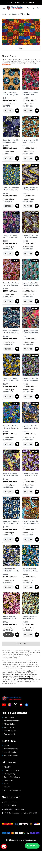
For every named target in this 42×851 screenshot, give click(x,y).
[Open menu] (4, 7)
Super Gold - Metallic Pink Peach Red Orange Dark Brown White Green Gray (30, 93)
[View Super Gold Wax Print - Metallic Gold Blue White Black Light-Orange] (11, 365)
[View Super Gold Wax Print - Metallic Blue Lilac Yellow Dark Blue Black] (11, 412)
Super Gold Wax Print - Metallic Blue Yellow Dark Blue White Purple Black (11, 189)
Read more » (6, 65)
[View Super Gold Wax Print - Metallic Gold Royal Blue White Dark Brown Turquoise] (11, 508)
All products (13, 14)
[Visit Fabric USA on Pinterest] (21, 705)
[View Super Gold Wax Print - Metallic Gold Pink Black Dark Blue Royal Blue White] (11, 222)
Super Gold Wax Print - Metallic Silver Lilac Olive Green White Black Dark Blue (30, 236)
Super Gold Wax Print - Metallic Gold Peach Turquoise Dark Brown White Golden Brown (31, 522)
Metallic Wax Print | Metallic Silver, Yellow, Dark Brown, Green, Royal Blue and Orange (31, 570)
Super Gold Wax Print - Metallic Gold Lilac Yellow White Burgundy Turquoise (11, 474)
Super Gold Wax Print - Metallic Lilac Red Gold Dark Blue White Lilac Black (11, 284)
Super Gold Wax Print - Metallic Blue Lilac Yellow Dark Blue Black (11, 427)
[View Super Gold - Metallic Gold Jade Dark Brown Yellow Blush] (31, 126)
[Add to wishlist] (17, 110)
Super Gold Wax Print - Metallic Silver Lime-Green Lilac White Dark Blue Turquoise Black (30, 379)
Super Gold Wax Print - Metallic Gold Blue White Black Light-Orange (11, 379)
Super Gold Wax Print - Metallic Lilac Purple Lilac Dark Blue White (30, 474)
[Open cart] (38, 7)
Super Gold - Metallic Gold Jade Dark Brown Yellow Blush (30, 141)
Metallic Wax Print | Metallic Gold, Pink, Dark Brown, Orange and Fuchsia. (10, 617)
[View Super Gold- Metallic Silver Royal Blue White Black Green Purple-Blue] (11, 126)
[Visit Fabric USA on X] (15, 705)
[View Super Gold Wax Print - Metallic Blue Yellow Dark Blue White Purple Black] (11, 174)
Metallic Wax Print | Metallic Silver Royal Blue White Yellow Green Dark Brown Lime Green (10, 570)
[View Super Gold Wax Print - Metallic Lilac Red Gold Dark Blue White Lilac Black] (11, 269)
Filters (21, 48)
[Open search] (28, 7)
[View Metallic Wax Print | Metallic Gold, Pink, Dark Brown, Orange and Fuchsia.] (11, 603)
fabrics (29, 671)
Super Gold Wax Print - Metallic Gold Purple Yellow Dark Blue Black (31, 189)
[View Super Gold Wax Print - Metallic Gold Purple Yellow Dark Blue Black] (31, 174)
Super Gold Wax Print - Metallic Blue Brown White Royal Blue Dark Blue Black (11, 332)
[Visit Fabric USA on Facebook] (26, 705)
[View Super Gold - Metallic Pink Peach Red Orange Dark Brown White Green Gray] (31, 79)
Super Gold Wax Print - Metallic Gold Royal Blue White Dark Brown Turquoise (11, 522)
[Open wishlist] (33, 7)
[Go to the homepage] (14, 8)
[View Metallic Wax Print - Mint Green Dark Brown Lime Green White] (31, 603)
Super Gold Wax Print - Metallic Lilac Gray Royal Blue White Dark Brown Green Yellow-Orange (31, 427)
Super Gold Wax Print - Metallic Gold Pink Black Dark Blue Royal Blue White (11, 236)
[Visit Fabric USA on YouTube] (4, 705)
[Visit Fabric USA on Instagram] (9, 705)
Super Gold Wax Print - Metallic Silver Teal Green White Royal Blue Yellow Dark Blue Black (30, 284)
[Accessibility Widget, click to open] (4, 846)
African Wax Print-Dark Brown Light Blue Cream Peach (11, 93)
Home (4, 14)
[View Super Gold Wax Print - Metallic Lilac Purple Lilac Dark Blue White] (31, 460)
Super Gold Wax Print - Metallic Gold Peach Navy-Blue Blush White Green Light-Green (31, 332)
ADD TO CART (8, 111)
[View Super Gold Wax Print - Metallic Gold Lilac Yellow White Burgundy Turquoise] (11, 460)
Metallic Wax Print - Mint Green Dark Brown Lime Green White (30, 617)
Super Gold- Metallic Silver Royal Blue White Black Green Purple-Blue (10, 141)
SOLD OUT (8, 635)
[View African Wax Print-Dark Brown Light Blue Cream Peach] (11, 79)
